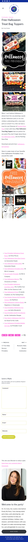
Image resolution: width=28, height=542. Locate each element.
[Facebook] (5, 1)
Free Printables (5, 17)
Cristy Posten (6, 28)
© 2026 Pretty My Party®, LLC (14, 537)
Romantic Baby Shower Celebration (21, 347)
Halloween (11, 17)
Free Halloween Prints (11, 292)
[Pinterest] (3, 1)
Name (4, 414)
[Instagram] (7, 1)
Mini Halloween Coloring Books (14, 302)
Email (4, 422)
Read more (14, 531)
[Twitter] (9, 1)
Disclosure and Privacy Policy (15, 539)
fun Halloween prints (8, 136)
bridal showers (14, 522)
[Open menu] (3, 8)
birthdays (11, 519)
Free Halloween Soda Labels (13, 263)
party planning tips (15, 514)
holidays (16, 519)
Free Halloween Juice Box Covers (14, 258)
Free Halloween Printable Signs (14, 268)
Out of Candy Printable (11, 274)
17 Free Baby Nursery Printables (6, 347)
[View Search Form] (25, 8)
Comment (5, 388)
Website (5, 431)
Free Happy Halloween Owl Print (14, 318)
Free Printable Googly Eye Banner (14, 313)
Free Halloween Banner (11, 279)
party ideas (5, 514)
